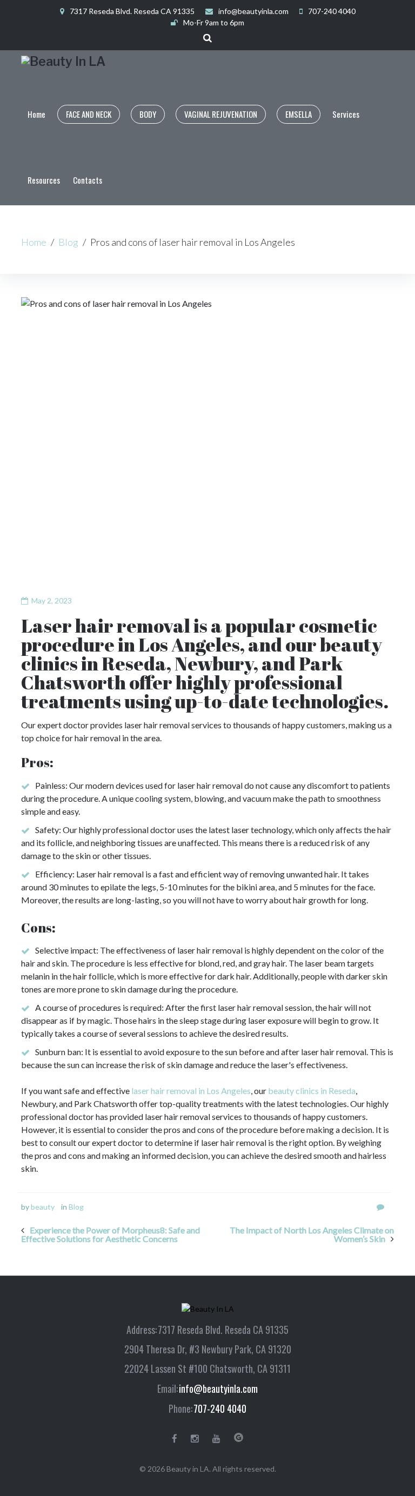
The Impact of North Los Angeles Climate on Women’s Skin (312, 1234)
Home (33, 242)
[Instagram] (195, 1439)
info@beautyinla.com (253, 11)
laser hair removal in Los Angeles (191, 1090)
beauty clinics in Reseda (312, 1090)
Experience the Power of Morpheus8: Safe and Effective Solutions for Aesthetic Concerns (110, 1234)
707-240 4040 (219, 1408)
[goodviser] (238, 1437)
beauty (43, 1206)
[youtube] (216, 1439)
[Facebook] (174, 1439)
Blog (68, 242)
